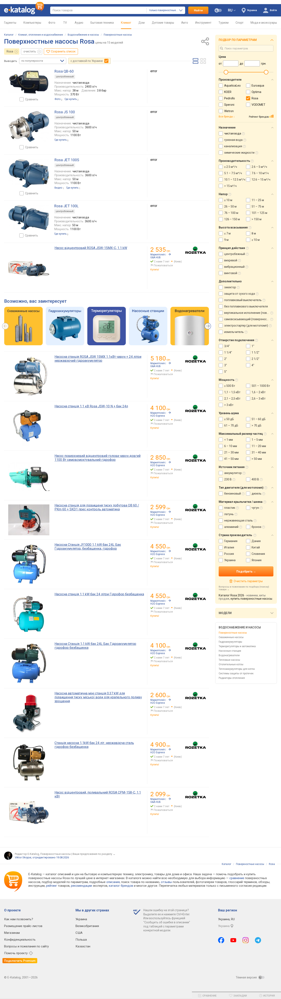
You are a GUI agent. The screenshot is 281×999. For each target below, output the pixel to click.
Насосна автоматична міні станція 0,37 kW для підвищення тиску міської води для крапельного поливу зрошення (98, 697)
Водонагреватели (229, 655)
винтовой (230, 273)
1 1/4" (228, 352)
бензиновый (232, 493)
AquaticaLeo (232, 85)
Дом (141, 22)
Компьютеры (32, 22)
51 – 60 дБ (259, 419)
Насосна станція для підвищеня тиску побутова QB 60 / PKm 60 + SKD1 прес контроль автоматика (97, 507)
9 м (226, 239)
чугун (255, 507)
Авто (184, 22)
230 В (228, 479)
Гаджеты (10, 22)
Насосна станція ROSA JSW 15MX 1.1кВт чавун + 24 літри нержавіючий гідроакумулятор (98, 359)
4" (253, 365)
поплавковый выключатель (243, 300)
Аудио (79, 22)
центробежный (234, 254)
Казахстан (82, 946)
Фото (51, 22)
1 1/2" (255, 352)
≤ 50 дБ (229, 419)
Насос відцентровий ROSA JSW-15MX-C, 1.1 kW (91, 248)
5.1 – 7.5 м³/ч (233, 173)
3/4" (227, 346)
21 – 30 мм (231, 452)
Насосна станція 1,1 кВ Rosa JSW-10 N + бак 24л (91, 406)
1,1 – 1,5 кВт (232, 392)
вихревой (230, 260)
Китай (256, 547)
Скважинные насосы (231, 637)
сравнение (236, 878)
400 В (255, 479)
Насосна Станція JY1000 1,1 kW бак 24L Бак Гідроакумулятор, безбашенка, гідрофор (88, 546)
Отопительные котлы (231, 664)
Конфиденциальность (20, 939)
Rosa (10, 51)
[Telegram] (258, 940)
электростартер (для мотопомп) (246, 325)
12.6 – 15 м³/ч (261, 179)
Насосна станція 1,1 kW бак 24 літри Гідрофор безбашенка (99, 594)
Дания (256, 541)
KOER (227, 92)
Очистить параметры (248, 581)
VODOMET (258, 104)
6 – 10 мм (230, 446)
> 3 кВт (228, 405)
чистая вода (232, 133)
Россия (229, 553)
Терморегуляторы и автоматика (237, 646)
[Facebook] (221, 940)
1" (253, 346)
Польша (81, 939)
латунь (229, 514)
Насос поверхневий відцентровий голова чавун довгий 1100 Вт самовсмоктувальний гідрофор (97, 458)
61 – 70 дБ (231, 425)
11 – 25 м (258, 200)
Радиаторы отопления (232, 678)
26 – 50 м (230, 206)
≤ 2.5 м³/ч (230, 166)
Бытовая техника (102, 22)
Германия (230, 541)
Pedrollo (229, 98)
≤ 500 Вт (229, 385)
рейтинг (51, 886)
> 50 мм (257, 458)
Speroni (229, 104)
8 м (254, 233)
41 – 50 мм (231, 458)
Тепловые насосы (229, 659)
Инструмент (203, 22)
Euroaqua (258, 85)
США (78, 933)
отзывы (166, 882)
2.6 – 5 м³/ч (259, 166)
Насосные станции (230, 650)
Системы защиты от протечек (236, 673)
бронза (256, 526)
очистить (29, 51)
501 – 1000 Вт (261, 385)
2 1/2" (255, 358)
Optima (256, 92)
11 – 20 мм (259, 446)
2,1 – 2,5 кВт (232, 398)
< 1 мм (228, 439)
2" (225, 358)
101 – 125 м (259, 212)
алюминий (231, 526)
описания (113, 882)
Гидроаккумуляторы (230, 641)
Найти (198, 10)
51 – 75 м (258, 206)
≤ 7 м (227, 233)
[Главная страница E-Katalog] (24, 10)
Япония (256, 560)
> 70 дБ (256, 425)
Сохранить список (63, 51)
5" (225, 371)
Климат (126, 22)
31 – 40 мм (259, 452)
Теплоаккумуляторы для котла (237, 669)
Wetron (229, 111)
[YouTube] (233, 940)
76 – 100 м (231, 212)
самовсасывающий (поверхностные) (246, 319)
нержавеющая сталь (238, 520)
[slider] (226, 72)
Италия (229, 547)
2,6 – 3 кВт (259, 398)
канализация (233, 146)
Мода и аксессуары (264, 22)
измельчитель (234, 332)
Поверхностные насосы (118, 34)
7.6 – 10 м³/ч (260, 173)
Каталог (9, 34)
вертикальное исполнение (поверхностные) (246, 312)
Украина (230, 560)
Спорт (240, 22)
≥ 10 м (256, 239)
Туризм (223, 22)
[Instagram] (246, 940)
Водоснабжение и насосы (83, 34)
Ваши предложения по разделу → (94, 853)
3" (225, 365)
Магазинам (12, 933)
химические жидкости (239, 152)
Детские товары (163, 22)
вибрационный (234, 266)
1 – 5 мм (257, 439)
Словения (258, 553)
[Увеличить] (28, 82)
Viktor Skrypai (23, 857)
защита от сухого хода (239, 293)
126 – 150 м (232, 219)
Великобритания (87, 926)
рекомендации (81, 886)
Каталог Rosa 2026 (231, 595)
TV (65, 22)
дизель (256, 493)
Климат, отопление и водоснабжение (40, 34)
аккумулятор (233, 473)
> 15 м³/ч (230, 186)
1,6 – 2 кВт (259, 392)
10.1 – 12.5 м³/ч (234, 179)
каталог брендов (121, 886)
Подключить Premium (20, 960)
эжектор (230, 287)
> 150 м (256, 219)
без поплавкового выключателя (246, 306)
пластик (229, 507)
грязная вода (233, 139)
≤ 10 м (228, 200)
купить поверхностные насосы (251, 598)
